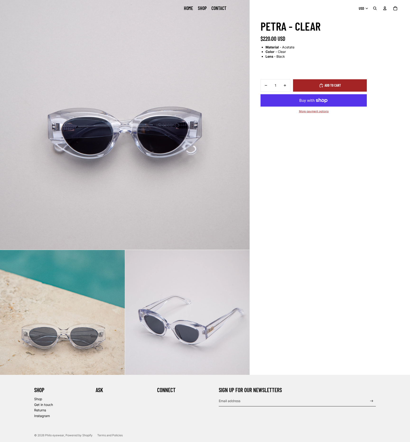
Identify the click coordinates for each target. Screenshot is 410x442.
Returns (40, 410)
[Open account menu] (385, 8)
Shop (38, 399)
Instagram (42, 416)
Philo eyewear (54, 435)
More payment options (314, 111)
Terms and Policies (110, 435)
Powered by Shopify (79, 435)
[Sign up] (372, 401)
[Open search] (375, 8)
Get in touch (43, 405)
